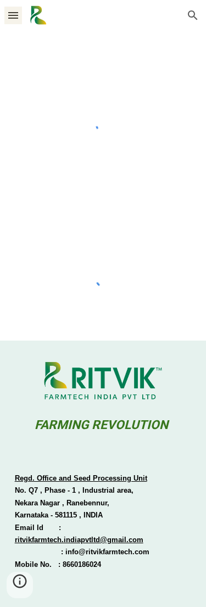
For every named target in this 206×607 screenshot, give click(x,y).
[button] (13, 15)
